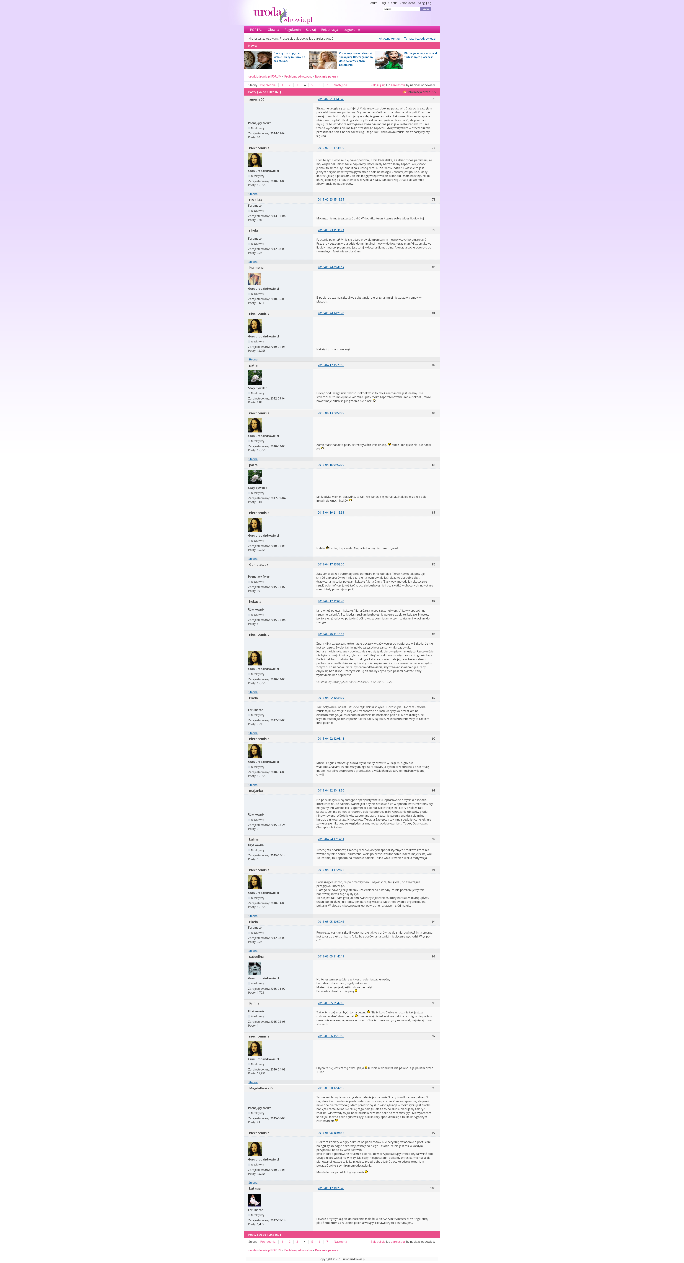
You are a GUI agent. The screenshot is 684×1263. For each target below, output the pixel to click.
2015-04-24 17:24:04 (331, 870)
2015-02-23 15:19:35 (331, 199)
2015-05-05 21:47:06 (331, 1003)
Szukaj (311, 29)
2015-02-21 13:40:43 (331, 99)
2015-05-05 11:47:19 (331, 956)
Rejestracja (329, 29)
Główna (273, 29)
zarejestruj (398, 85)
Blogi (383, 3)
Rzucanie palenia (326, 76)
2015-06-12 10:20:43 (331, 1188)
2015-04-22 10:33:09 (331, 698)
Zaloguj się (424, 3)
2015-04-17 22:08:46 (331, 601)
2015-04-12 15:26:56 (331, 365)
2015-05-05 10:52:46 (331, 922)
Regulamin (292, 29)
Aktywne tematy (389, 38)
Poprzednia (268, 85)
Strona (253, 194)
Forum (373, 3)
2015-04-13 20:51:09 (331, 413)
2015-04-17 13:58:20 (331, 564)
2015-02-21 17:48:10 (331, 148)
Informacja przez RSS (421, 92)
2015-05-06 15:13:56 (331, 1036)
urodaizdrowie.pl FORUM (264, 76)
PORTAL (256, 29)
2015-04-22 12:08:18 (331, 739)
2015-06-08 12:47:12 (331, 1088)
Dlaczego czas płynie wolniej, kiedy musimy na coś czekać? (289, 57)
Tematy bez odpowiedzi (420, 38)
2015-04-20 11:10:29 (331, 634)
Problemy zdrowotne (298, 76)
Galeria (392, 3)
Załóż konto (407, 3)
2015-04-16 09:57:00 (331, 465)
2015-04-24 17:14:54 (331, 839)
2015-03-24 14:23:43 (331, 313)
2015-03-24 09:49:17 (331, 267)
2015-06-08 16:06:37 (331, 1133)
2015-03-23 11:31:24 (331, 230)
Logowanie (351, 29)
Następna (340, 85)
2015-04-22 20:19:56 (331, 790)
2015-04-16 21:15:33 (331, 512)
